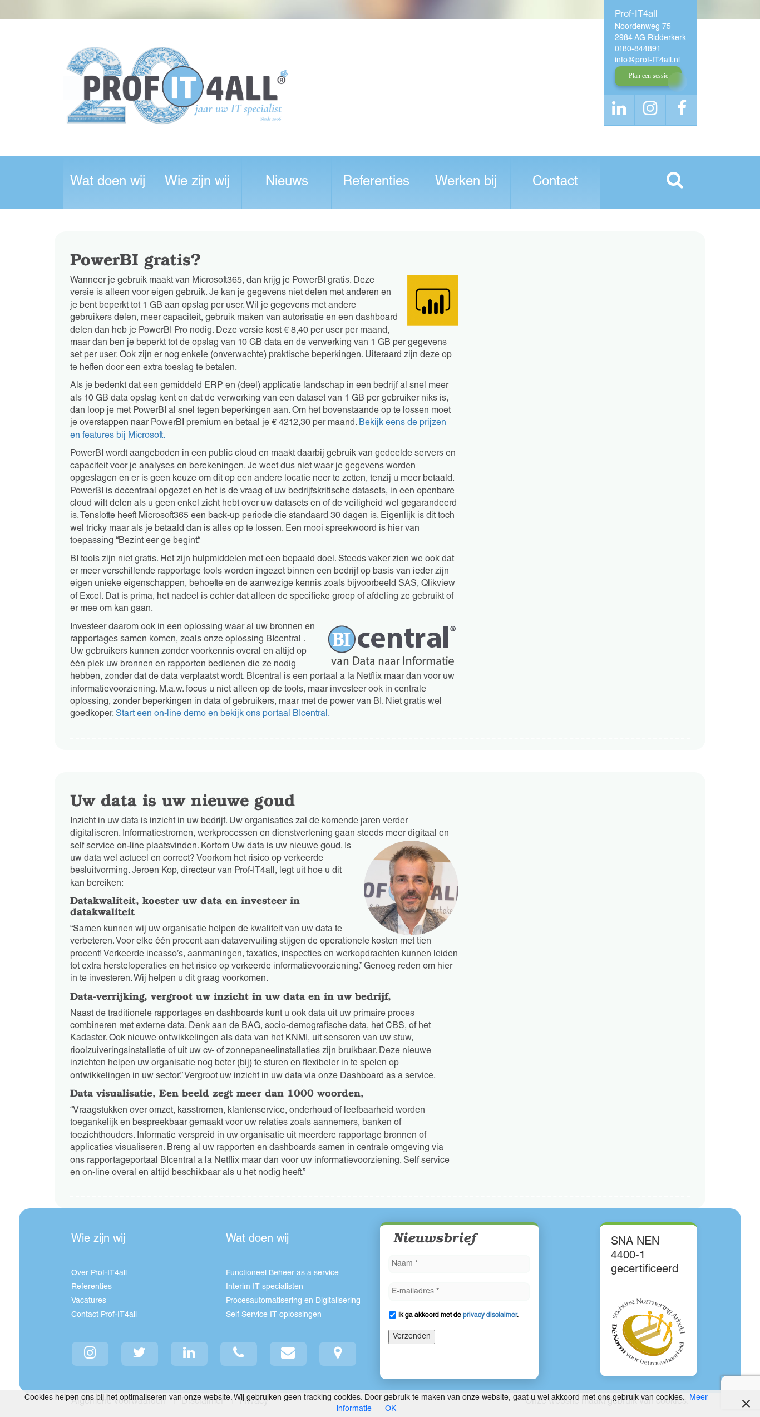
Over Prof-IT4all (99, 1273)
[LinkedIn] (189, 1354)
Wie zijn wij (197, 182)
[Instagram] (90, 1354)
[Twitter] (140, 1354)
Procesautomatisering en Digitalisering (293, 1301)
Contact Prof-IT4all (104, 1315)
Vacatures (88, 1301)
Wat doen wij (107, 182)
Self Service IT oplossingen (274, 1315)
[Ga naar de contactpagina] (338, 1354)
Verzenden (412, 1337)
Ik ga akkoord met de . (458, 1315)
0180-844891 (638, 49)
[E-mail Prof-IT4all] (288, 1354)
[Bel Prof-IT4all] (239, 1354)
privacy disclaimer (490, 1315)
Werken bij (466, 182)
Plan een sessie (648, 76)
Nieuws (286, 182)
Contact (555, 182)
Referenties (376, 182)
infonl (647, 61)
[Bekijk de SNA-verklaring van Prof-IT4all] (648, 1331)
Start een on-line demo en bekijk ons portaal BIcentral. (221, 714)
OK (390, 1409)
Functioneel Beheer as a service (282, 1273)
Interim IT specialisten (264, 1287)
